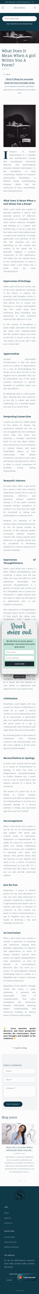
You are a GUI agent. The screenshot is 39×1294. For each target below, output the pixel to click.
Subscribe (20, 664)
